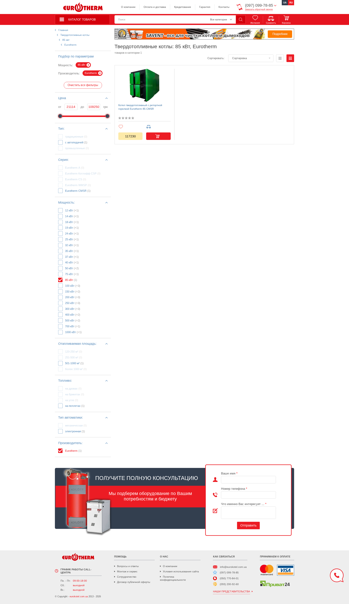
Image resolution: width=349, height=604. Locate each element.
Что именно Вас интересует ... (243, 504)
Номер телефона (234, 488)
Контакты (223, 6)
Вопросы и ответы (128, 566)
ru (291, 2)
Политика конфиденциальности (173, 578)
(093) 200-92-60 (229, 584)
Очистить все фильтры (83, 85)
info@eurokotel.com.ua (233, 566)
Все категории (218, 19)
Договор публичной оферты (133, 582)
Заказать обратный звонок (259, 9)
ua (284, 2)
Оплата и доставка (155, 6)
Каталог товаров (82, 19)
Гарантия (204, 6)
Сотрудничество (126, 576)
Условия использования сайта (181, 571)
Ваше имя (229, 473)
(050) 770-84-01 (229, 578)
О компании (128, 6)
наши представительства (231, 591)
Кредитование (182, 6)
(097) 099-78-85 (229, 572)
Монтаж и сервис (127, 571)
